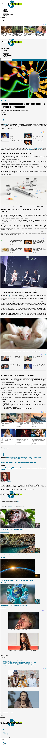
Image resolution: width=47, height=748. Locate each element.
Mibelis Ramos (8, 481)
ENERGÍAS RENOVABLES (8, 14)
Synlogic (2, 148)
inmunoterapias (3, 458)
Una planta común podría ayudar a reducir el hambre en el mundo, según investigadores (19, 662)
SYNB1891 (18, 458)
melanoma (9, 458)
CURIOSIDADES (6, 15)
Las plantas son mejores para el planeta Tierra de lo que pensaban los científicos (18, 664)
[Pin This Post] (25, 120)
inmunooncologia (32, 457)
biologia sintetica (17, 457)
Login (18, 501)
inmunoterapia (38, 457)
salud (15, 458)
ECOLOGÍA (5, 10)
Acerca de (5, 733)
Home (4, 732)
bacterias (12, 457)
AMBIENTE (5, 9)
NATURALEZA (6, 11)
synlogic (22, 458)
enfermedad (26, 457)
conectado (11, 506)
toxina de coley (27, 458)
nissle (12, 458)
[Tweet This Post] (25, 119)
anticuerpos (8, 457)
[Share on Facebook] (25, 118)
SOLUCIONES (5, 13)
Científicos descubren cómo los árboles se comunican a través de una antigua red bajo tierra (20, 666)
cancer (22, 457)
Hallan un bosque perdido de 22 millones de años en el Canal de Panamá (16, 663)
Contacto (5, 734)
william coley (32, 458)
